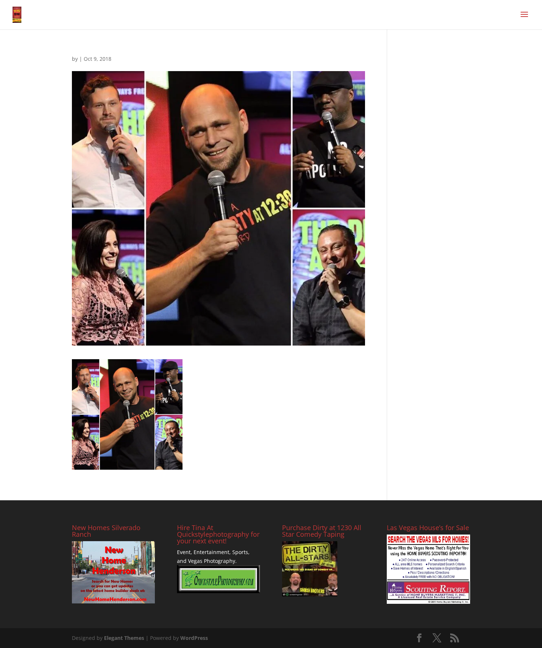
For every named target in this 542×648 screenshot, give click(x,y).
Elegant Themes (124, 637)
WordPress (194, 637)
